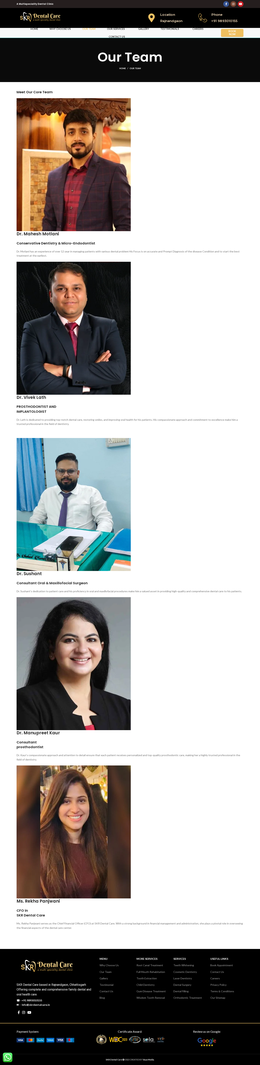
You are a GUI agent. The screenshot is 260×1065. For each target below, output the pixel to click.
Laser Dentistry (182, 978)
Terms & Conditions (222, 991)
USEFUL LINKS (219, 958)
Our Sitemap (217, 997)
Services (179, 958)
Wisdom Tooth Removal (150, 997)
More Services (146, 958)
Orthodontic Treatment (187, 997)
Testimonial (106, 984)
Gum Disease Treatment (151, 991)
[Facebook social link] (226, 4)
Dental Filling (181, 991)
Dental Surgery (182, 984)
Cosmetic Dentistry (185, 971)
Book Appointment (221, 965)
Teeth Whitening (183, 965)
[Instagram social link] (233, 4)
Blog (102, 997)
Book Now (232, 33)
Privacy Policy (218, 984)
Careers (215, 978)
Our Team (106, 971)
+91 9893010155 (32, 1000)
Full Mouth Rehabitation (150, 971)
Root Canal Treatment (149, 965)
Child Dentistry (145, 984)
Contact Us (106, 991)
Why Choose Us (109, 965)
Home (122, 68)
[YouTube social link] (240, 4)
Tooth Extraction (146, 978)
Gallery (104, 978)
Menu (104, 958)
